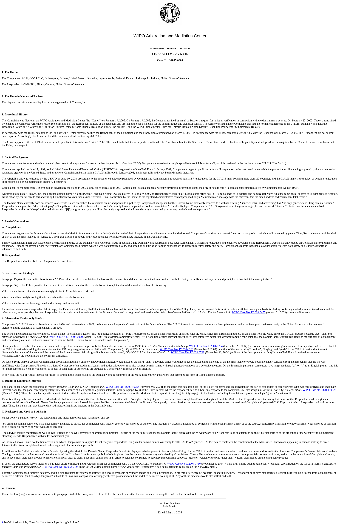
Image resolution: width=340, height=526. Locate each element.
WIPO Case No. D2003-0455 (248, 312)
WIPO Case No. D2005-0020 (66, 336)
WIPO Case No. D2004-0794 (206, 346)
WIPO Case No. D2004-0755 (122, 386)
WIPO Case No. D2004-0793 (187, 352)
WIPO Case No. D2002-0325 (61, 466)
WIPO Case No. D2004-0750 (176, 349)
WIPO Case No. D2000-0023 (319, 389)
